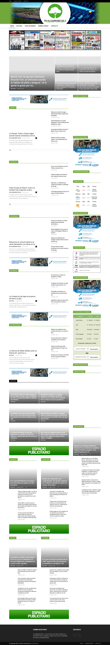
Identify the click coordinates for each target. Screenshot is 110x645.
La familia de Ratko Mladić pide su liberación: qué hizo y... (23, 352)
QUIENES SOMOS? (18, 1)
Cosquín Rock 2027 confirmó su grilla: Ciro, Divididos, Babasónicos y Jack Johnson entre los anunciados (91, 491)
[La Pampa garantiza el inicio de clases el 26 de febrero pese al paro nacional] (45, 194)
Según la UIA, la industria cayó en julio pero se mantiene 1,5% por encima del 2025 (59, 571)
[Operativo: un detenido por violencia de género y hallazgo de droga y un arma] (45, 185)
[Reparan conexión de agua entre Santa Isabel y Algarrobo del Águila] (45, 114)
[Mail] (99, 1)
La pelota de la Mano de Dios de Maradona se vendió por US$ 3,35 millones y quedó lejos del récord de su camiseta (24, 435)
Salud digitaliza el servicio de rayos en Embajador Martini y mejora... (59, 231)
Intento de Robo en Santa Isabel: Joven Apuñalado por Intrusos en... (59, 139)
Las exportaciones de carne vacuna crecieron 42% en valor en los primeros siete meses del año (59, 600)
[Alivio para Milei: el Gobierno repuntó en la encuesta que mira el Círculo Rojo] (12, 572)
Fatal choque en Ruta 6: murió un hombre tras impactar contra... (22, 189)
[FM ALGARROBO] (55, 13)
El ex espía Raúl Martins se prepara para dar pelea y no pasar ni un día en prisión (22, 483)
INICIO (10, 1)
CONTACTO (25, 1)
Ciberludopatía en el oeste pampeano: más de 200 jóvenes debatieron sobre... (60, 122)
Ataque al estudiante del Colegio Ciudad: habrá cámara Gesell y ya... (59, 239)
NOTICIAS (19, 26)
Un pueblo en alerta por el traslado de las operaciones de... (59, 293)
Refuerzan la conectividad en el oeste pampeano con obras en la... (22, 243)
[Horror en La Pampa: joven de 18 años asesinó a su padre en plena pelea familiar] (45, 168)
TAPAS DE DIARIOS (30, 26)
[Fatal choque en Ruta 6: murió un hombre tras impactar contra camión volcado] (23, 175)
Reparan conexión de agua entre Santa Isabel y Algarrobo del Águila (59, 113)
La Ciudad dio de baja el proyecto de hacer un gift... (22, 297)
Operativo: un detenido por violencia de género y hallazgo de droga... (59, 184)
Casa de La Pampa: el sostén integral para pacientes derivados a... (59, 222)
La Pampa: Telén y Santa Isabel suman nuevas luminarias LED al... (22, 135)
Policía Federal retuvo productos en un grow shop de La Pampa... (59, 248)
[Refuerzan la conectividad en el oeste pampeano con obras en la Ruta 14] (23, 230)
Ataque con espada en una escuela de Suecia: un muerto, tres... (59, 331)
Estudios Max (34, 643)
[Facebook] (96, 1)
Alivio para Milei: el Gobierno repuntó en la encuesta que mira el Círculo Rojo (27, 571)
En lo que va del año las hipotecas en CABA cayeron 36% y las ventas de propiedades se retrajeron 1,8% (55, 561)
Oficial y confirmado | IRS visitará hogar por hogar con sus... (59, 348)
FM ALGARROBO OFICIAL (15, 138)
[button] (99, 26)
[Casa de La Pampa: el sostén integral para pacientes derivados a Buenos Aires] (45, 223)
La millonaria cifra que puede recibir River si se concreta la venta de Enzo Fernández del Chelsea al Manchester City (23, 416)
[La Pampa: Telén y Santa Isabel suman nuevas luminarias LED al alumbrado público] (23, 121)
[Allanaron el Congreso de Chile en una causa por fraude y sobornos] (45, 357)
